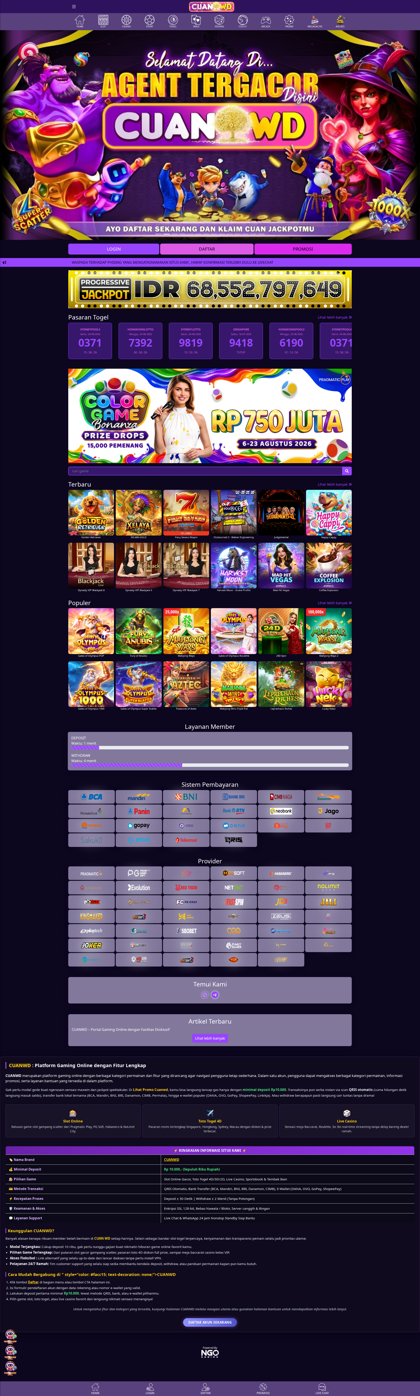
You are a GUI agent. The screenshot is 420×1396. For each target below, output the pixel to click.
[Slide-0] (159, 234)
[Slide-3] (182, 234)
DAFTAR (207, 249)
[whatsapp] (205, 995)
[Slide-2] (174, 234)
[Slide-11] (245, 234)
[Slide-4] (190, 234)
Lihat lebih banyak (333, 317)
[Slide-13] (261, 234)
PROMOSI (303, 249)
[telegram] (215, 995)
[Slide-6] (206, 234)
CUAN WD (102, 1238)
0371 (241, 342)
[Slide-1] (166, 234)
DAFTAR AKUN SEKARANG (210, 1322)
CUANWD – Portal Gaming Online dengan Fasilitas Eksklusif (121, 1029)
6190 (191, 342)
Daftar (33, 1282)
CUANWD (20, 1065)
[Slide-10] (237, 234)
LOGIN (114, 249)
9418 (140, 342)
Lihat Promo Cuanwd (150, 1089)
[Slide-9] (229, 234)
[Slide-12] (253, 234)
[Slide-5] (198, 234)
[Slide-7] (214, 234)
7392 (291, 342)
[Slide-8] (222, 234)
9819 (90, 342)
